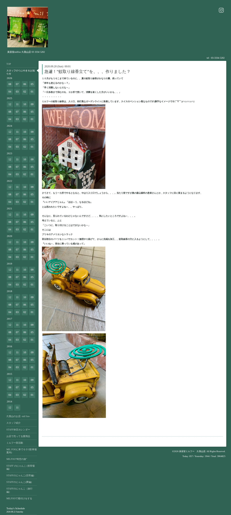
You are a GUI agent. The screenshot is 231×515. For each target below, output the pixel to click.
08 (9, 84)
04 (9, 91)
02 (24, 91)
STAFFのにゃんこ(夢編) (19, 482)
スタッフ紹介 (13, 423)
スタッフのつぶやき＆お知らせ (20, 72)
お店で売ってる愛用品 (18, 436)
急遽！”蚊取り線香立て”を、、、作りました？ (87, 71)
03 (17, 91)
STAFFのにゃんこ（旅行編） (19, 490)
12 (9, 104)
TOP (8, 64)
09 (32, 104)
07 (17, 84)
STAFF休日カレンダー (18, 429)
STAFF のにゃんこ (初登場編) (20, 467)
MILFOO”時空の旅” (16, 459)
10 (24, 104)
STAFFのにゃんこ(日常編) (20, 475)
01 (32, 91)
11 (17, 104)
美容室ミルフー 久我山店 (192, 451)
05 (32, 84)
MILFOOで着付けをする (19, 498)
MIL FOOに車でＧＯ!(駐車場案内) (21, 451)
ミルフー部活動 (14, 443)
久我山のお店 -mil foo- (18, 416)
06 (24, 84)
